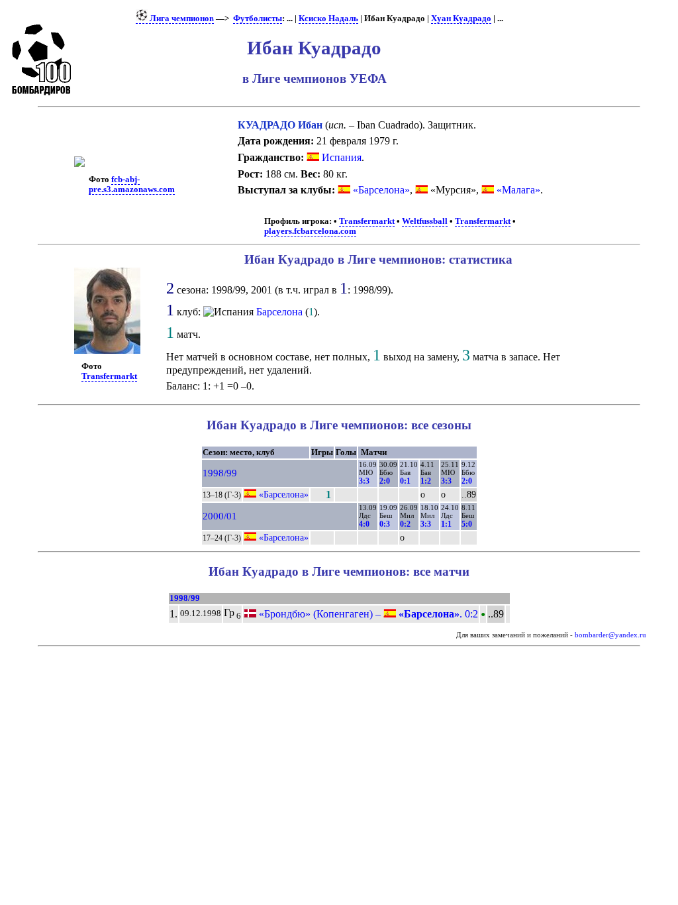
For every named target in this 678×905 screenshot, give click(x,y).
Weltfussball (425, 221)
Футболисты (257, 18)
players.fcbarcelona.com (310, 231)
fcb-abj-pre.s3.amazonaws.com (132, 184)
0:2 (405, 524)
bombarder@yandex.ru (610, 635)
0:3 (384, 524)
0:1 (405, 481)
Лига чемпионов (181, 18)
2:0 (384, 481)
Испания (340, 157)
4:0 (364, 524)
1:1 (446, 524)
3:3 (364, 481)
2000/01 (220, 516)
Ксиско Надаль (328, 18)
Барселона (279, 311)
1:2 (425, 481)
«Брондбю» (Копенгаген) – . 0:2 (367, 613)
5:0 (466, 524)
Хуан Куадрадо (461, 18)
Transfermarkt (367, 221)
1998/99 (220, 473)
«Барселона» (381, 189)
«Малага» (518, 189)
